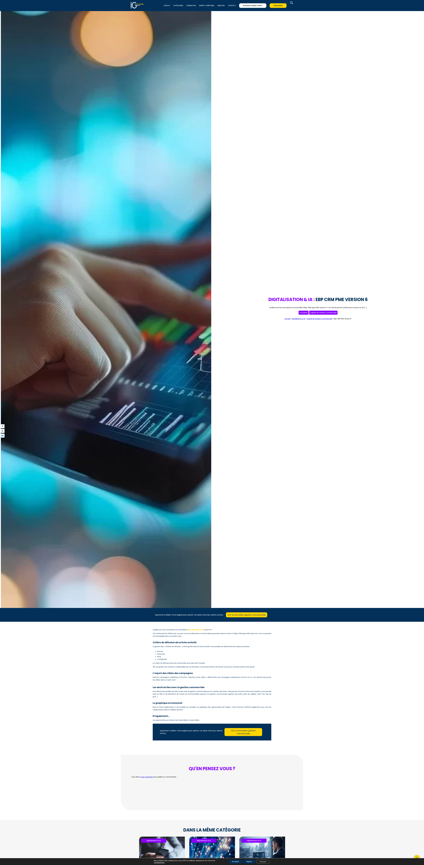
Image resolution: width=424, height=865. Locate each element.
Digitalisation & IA (298, 319)
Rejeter (249, 861)
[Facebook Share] (3, 426)
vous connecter (147, 777)
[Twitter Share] (3, 431)
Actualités (303, 313)
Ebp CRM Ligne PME (195, 630)
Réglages (262, 861)
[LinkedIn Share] (3, 436)
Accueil (287, 319)
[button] (2, 440)
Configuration (159, 863)
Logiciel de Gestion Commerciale (323, 313)
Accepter (235, 861)
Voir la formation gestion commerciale (246, 614)
